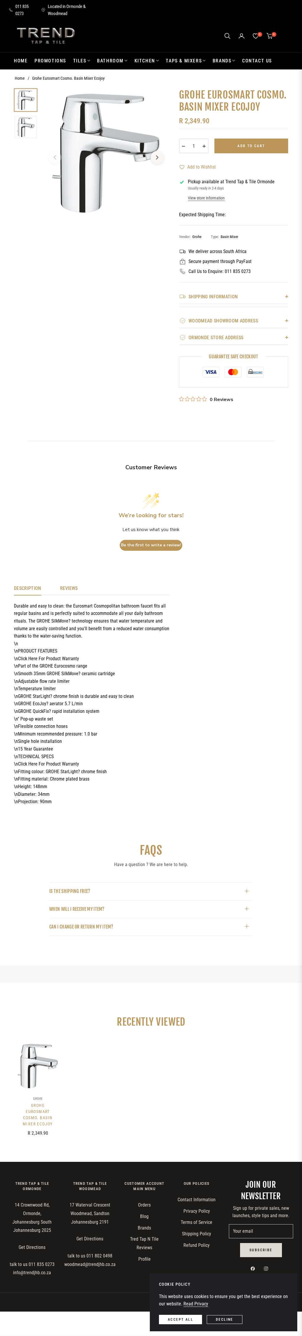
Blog (144, 1216)
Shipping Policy (196, 1234)
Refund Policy (196, 1245)
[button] (227, 36)
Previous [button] (54, 157)
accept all (180, 1319)
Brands (144, 1228)
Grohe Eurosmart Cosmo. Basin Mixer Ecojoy (38, 1114)
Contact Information (197, 1199)
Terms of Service (196, 1222)
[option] (106, 153)
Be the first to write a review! (151, 545)
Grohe (37, 1099)
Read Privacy (195, 1304)
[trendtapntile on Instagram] (267, 1268)
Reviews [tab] (69, 588)
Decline (224, 1319)
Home (20, 78)
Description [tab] (27, 588)
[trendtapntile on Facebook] (254, 1268)
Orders (144, 1205)
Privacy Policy (196, 1211)
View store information (206, 198)
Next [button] (157, 157)
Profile (144, 1259)
